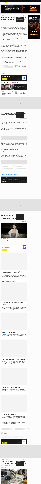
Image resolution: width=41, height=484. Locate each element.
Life (21, 2)
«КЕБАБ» (7, 423)
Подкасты (16, 2)
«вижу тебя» (5, 280)
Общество (3, 91)
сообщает (5, 121)
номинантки (17, 280)
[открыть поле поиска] (38, 1)
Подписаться (3, 187)
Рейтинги (9, 2)
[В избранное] (12, 65)
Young (29, 2)
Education (32, 2)
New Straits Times (9, 39)
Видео (19, 2)
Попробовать (18, 21)
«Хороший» (5, 340)
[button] (40, 1)
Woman (24, 2)
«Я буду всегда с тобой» (5, 312)
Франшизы (12, 2)
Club (35, 2)
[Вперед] (28, 66)
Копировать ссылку (24, 115)
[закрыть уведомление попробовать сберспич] (23, 17)
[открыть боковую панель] (36, 1)
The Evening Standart (21, 29)
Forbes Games (3, 2)
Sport (26, 2)
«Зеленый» (13, 395)
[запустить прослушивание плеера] (23, 15)
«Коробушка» (4, 367)
